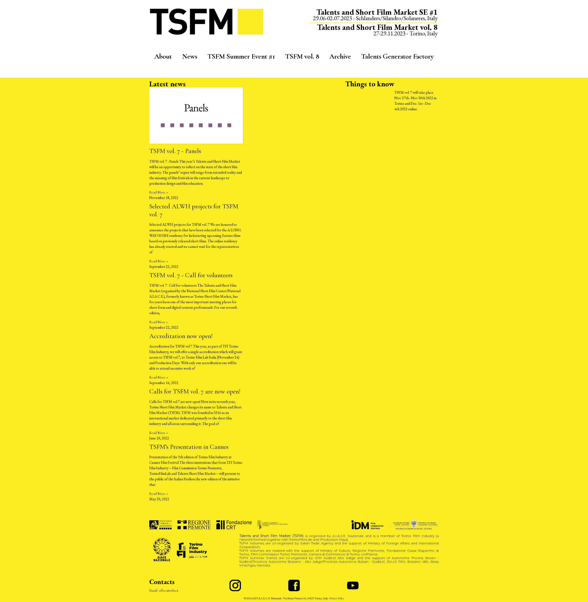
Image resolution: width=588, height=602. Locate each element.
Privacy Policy (337, 598)
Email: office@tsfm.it (163, 590)
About (163, 56)
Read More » (158, 192)
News (189, 56)
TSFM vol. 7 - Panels (175, 151)
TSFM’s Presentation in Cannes (188, 447)
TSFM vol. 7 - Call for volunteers (190, 275)
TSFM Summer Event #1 (241, 56)
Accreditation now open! (180, 336)
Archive (340, 56)
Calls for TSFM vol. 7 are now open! (194, 391)
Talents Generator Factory (397, 56)
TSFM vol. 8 (302, 56)
